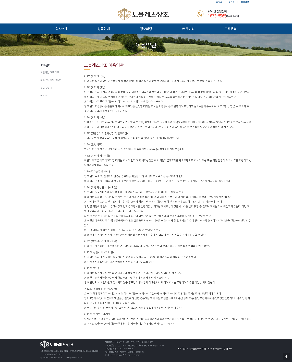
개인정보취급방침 (197, 348)
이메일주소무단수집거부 (220, 348)
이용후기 (44, 95)
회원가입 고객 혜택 (49, 72)
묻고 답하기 (46, 88)
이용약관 (181, 348)
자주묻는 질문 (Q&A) (50, 80)
